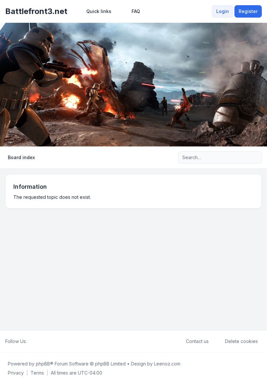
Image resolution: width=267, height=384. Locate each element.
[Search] (243, 157)
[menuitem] (96, 11)
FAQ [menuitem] (136, 11)
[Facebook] (30, 341)
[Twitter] (36, 341)
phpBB (43, 363)
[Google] (46, 341)
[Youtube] (41, 341)
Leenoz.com (167, 363)
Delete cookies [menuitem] (241, 341)
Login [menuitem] (222, 11)
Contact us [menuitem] (197, 341)
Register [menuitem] (248, 11)
